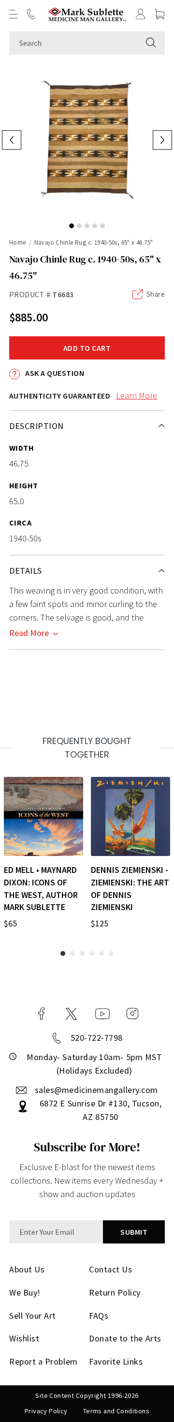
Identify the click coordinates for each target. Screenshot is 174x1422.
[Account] (140, 14)
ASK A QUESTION (54, 373)
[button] (13, 14)
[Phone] (31, 14)
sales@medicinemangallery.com (96, 1089)
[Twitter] (71, 1014)
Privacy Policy (46, 1411)
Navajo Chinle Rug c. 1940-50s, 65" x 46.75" (93, 242)
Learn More (136, 395)
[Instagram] (132, 1014)
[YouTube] (102, 1014)
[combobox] (73, 43)
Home (17, 242)
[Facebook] (41, 1014)
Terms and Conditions (116, 1411)
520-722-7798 (97, 1037)
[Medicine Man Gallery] (87, 14)
